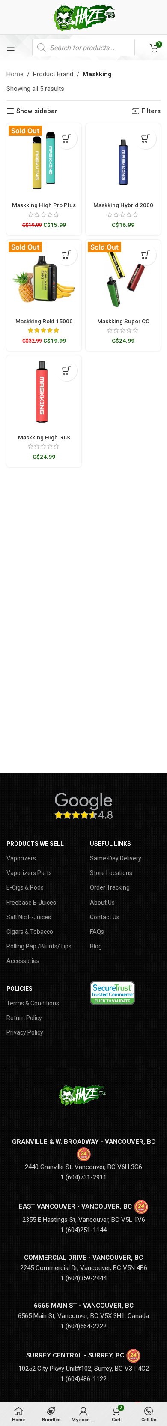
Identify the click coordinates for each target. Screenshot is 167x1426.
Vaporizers (21, 858)
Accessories (22, 960)
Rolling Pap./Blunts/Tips (39, 946)
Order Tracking (110, 887)
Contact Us (104, 917)
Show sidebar (36, 111)
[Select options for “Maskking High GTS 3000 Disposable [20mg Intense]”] (66, 370)
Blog (96, 946)
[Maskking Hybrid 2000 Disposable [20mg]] (123, 161)
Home (15, 74)
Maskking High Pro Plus (44, 205)
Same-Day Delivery (115, 858)
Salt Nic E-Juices (28, 917)
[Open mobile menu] (10, 47)
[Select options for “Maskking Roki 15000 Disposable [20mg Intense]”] (66, 254)
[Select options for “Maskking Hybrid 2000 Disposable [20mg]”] (145, 138)
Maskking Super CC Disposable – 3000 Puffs (123, 324)
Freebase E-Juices (31, 902)
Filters (151, 111)
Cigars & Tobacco (29, 931)
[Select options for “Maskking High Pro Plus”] (66, 138)
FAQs (97, 931)
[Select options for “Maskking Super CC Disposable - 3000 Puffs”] (145, 254)
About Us (102, 902)
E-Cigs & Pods (25, 887)
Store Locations (111, 872)
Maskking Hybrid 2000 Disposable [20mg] (123, 208)
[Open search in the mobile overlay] (83, 47)
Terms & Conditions (32, 1003)
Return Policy (24, 1017)
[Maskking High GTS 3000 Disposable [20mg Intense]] (43, 392)
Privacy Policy (24, 1032)
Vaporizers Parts (29, 872)
